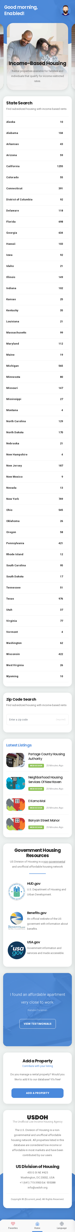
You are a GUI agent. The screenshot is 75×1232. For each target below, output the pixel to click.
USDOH (37, 1116)
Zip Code (16, 713)
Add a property (37, 1093)
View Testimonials (37, 1024)
